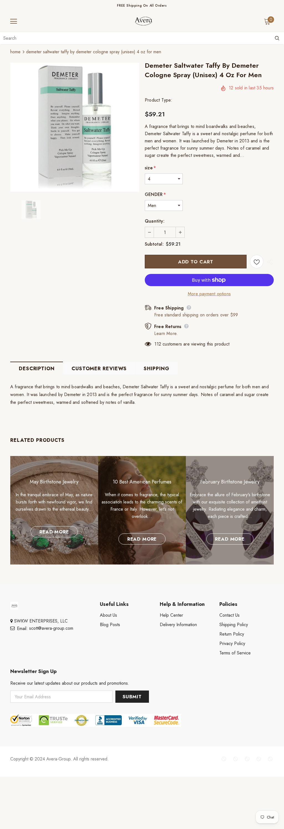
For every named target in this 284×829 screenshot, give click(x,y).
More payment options (209, 294)
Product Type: (159, 100)
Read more (54, 531)
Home (15, 52)
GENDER (155, 194)
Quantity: (154, 221)
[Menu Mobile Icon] (13, 21)
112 (157, 344)
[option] (74, 127)
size (150, 168)
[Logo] (143, 21)
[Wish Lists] (256, 261)
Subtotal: (154, 244)
